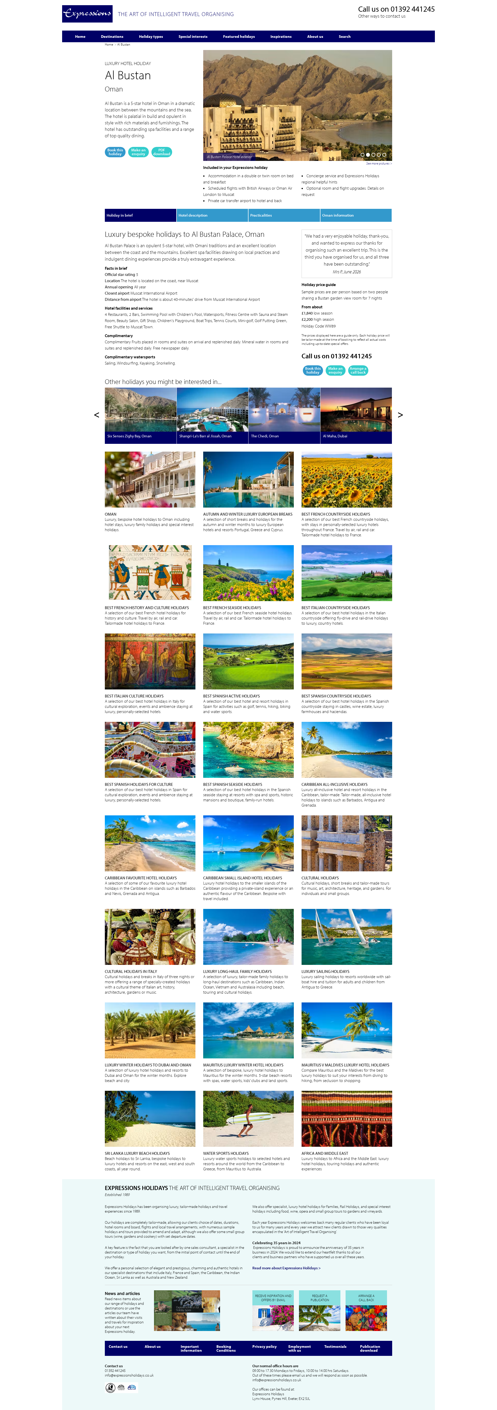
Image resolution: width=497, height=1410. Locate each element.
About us (153, 1346)
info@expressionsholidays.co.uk (129, 1375)
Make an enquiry (138, 151)
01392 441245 (413, 9)
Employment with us (299, 1348)
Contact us (118, 1346)
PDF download (161, 151)
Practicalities (261, 215)
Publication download (370, 1348)
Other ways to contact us (382, 16)
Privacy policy (264, 1346)
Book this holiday (115, 151)
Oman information (338, 215)
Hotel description (193, 215)
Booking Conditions (226, 1348)
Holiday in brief (120, 215)
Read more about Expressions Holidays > (286, 1268)
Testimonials (335, 1346)
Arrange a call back (358, 370)
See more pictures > (379, 163)
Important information (191, 1348)
